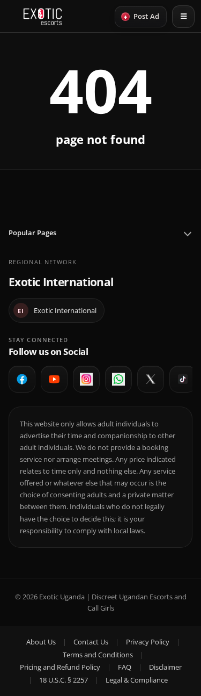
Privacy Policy (147, 642)
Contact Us (90, 642)
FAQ (124, 667)
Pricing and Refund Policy (60, 667)
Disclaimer (165, 667)
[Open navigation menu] (183, 16)
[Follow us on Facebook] (22, 379)
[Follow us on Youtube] (54, 379)
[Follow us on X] (150, 379)
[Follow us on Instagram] (86, 379)
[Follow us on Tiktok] (182, 379)
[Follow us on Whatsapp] (118, 379)
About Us (41, 642)
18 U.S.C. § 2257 (63, 680)
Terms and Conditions (98, 654)
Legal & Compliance (137, 680)
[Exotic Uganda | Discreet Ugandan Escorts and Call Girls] (42, 16)
